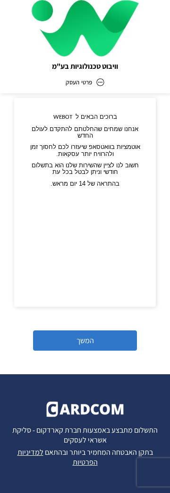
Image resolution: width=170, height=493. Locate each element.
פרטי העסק (79, 82)
